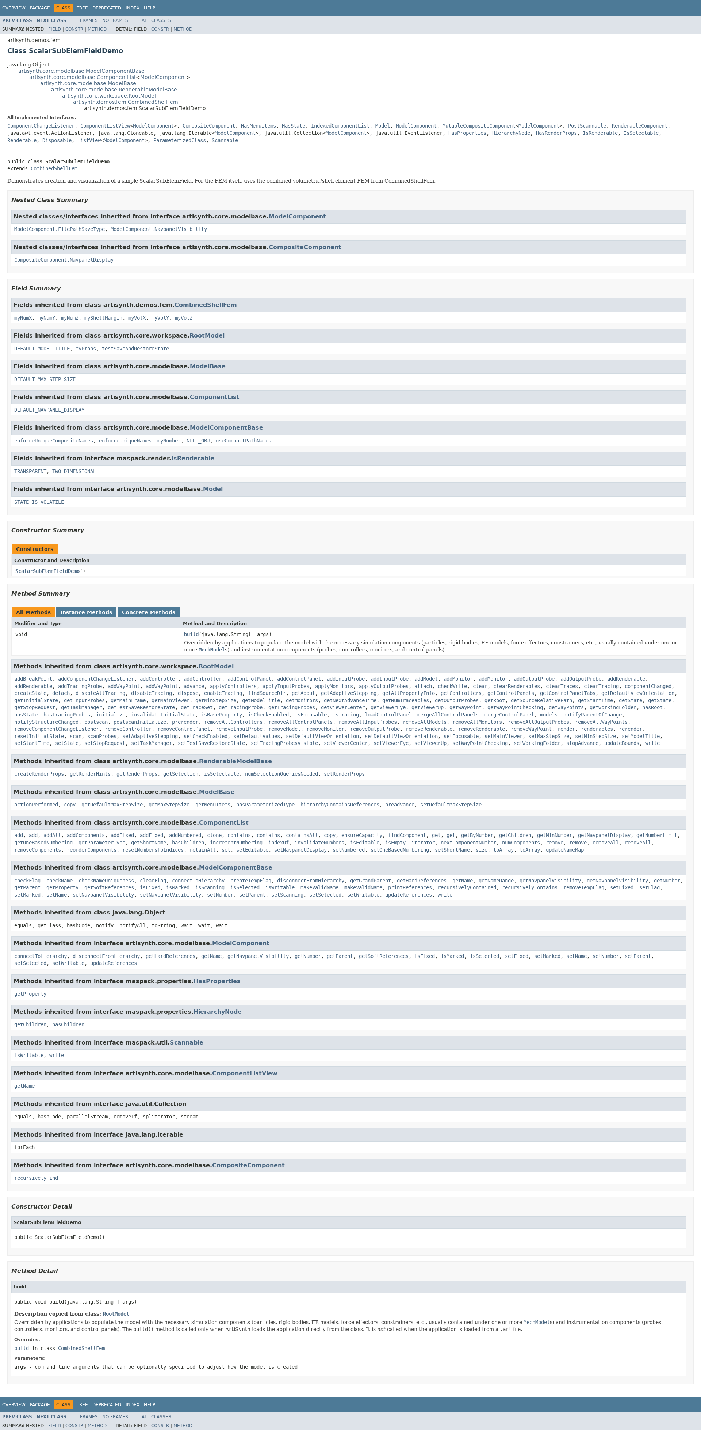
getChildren (515, 835)
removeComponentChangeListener (56, 729)
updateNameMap (565, 850)
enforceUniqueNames (125, 441)
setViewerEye (391, 743)
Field (54, 29)
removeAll (606, 842)
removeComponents (37, 850)
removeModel (284, 729)
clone (214, 835)
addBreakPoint (33, 679)
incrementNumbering (236, 842)
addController (159, 679)
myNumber (169, 441)
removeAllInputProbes (367, 722)
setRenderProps (344, 774)
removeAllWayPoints (601, 722)
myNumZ (69, 318)
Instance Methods (86, 612)
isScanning (210, 887)
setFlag (649, 887)
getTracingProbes (291, 707)
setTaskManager (151, 743)
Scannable (225, 140)
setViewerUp (430, 743)
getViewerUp (427, 707)
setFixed (621, 887)
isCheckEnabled (268, 715)
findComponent (407, 835)
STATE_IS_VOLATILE (39, 502)
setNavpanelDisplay (300, 850)
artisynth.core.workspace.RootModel (109, 96)
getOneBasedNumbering (43, 842)
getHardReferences (422, 880)
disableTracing (151, 693)
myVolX (137, 318)
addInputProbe (346, 679)
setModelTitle (641, 736)
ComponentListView (105, 126)
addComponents (86, 835)
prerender (185, 722)
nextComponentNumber (468, 842)
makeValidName (319, 887)
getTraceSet (197, 707)
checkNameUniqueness (106, 880)
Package (40, 8)
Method (97, 29)
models (549, 715)
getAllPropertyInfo (408, 693)
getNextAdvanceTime (350, 700)
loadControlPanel (388, 715)
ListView (89, 140)
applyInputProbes (286, 686)
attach (423, 686)
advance (194, 686)
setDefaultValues (256, 736)
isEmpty (395, 842)
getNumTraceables (405, 700)
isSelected (245, 887)
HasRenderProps (556, 133)
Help (149, 8)
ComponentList (215, 396)
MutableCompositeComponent (479, 126)
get (436, 835)
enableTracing (223, 693)
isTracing (346, 715)
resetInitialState (39, 736)
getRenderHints (90, 774)
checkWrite (452, 686)
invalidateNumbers (319, 842)
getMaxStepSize (169, 804)
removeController (128, 729)
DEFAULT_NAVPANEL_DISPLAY (49, 410)
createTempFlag (250, 880)
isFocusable (311, 715)
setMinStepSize (595, 736)
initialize (110, 715)
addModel (426, 679)
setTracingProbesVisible (284, 743)
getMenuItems (212, 804)
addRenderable (626, 679)
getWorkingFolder (613, 707)
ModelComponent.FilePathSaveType (59, 229)
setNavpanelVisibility (103, 895)
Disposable (57, 140)
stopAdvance (582, 743)
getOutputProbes (457, 700)
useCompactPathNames (243, 441)
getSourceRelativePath (541, 700)
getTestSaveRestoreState (141, 707)
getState (630, 700)
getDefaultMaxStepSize (112, 804)
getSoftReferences (109, 887)
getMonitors (302, 700)
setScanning (287, 895)
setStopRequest (104, 743)
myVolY (160, 318)
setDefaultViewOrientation (322, 736)
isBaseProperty (221, 715)
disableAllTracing (100, 693)
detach (61, 693)
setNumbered (349, 850)
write (652, 743)
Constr (74, 29)
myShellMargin (103, 318)
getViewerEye (388, 707)
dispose (188, 693)
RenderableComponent (639, 126)
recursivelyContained (467, 887)
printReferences (410, 887)
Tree (82, 8)
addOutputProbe (534, 679)
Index (132, 8)
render (566, 729)
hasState (26, 715)
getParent (27, 887)
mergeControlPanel (509, 715)
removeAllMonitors (477, 722)
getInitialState (36, 700)
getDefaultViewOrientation (637, 693)
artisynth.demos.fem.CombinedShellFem (125, 102)
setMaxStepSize (548, 736)
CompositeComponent (209, 126)
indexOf (278, 842)
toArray (503, 850)
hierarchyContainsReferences (339, 804)
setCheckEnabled (205, 736)
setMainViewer (503, 736)
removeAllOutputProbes (538, 722)
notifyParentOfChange (592, 715)
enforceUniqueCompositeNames (53, 441)
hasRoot (652, 707)
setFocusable (461, 736)
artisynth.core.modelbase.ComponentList (82, 77)
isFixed (150, 887)
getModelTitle (261, 700)
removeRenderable (429, 729)
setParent (252, 895)
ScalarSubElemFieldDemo (47, 571)
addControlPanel (249, 679)
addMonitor (458, 679)
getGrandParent (370, 880)
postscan (96, 722)
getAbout (303, 693)
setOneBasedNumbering (400, 850)
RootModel (207, 335)
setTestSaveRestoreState (211, 743)
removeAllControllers (233, 722)
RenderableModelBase (235, 761)
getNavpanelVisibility (550, 880)
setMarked (27, 895)
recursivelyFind (36, 1178)
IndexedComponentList (340, 126)
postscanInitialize (140, 722)
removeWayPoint (531, 729)
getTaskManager (81, 707)
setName (56, 895)
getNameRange (496, 880)
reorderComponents (91, 850)
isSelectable (221, 774)
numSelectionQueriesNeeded (281, 774)
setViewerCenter (346, 743)
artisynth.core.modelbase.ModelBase (88, 83)
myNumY (46, 318)
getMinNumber (554, 835)
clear (480, 686)
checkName (59, 880)
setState (66, 743)
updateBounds (621, 743)
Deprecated (106, 8)
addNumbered (185, 835)
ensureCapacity (361, 835)
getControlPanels (510, 693)
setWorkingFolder (537, 743)
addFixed (122, 835)
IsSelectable (641, 133)
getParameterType (101, 842)
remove (554, 842)
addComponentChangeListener (96, 679)
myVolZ (183, 318)
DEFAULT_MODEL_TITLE (42, 348)
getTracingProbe (241, 707)
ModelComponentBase (226, 427)
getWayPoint (465, 707)
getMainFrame (128, 700)
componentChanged (648, 686)
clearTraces (562, 686)
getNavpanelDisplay (604, 835)
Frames (89, 20)
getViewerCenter (343, 707)
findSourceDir (267, 693)
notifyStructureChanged (46, 722)
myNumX (23, 318)
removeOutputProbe (375, 729)
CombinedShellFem (54, 168)
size (481, 850)
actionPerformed (36, 804)
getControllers (461, 693)
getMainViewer (170, 700)
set (226, 850)
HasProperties (467, 133)
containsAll (302, 835)
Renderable (22, 140)
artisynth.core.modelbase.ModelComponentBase (81, 71)
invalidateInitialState (163, 715)
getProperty (62, 887)
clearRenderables (516, 686)
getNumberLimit (656, 835)
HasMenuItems (258, 126)
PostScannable (587, 126)
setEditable (252, 850)
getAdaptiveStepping (348, 693)
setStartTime (31, 743)
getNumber (667, 880)
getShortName (148, 842)
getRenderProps (136, 774)
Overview (14, 8)
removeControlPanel (183, 729)
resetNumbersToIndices (153, 850)
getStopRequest (34, 707)
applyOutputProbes (384, 686)
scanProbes (101, 736)
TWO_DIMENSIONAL (74, 471)
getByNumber (477, 835)
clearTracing (601, 686)
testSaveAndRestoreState (135, 348)
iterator (423, 842)
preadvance (399, 804)
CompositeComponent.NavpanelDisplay (64, 260)
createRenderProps (39, 774)
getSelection (180, 774)
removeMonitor (325, 729)
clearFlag (153, 880)
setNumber (220, 895)
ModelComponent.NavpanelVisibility (159, 229)
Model (382, 126)
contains (239, 835)
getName (462, 880)
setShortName (452, 850)
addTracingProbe (80, 686)
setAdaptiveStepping (150, 736)
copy (70, 804)
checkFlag (27, 880)
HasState (293, 126)
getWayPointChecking (515, 707)
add (18, 835)
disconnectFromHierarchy (310, 880)
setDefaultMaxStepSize (451, 804)
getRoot (494, 700)
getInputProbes (84, 700)
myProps (86, 348)
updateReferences (408, 895)
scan (75, 736)
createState (30, 693)
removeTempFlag (583, 887)
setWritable (363, 895)
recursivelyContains (530, 887)
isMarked (177, 887)
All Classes (156, 20)
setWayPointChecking (480, 743)
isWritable (280, 887)
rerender (630, 729)
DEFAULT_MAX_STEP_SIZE (45, 379)
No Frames (115, 20)
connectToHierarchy (198, 880)
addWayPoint (124, 686)
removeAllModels (425, 722)
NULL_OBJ (198, 441)
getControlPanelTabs (567, 693)
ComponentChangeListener (40, 126)
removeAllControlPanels (300, 722)
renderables (597, 729)
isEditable (364, 842)
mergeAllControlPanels (448, 715)
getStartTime (595, 700)
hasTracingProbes (66, 715)
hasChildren (188, 842)
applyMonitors (334, 686)
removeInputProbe (239, 729)
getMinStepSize (215, 700)
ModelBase (208, 366)
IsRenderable (600, 133)
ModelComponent (163, 77)
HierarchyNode (511, 133)
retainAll (202, 850)
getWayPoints (566, 707)
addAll (52, 835)
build (191, 634)
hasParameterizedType (265, 804)
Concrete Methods (148, 612)
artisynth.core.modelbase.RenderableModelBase (114, 89)
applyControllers (233, 686)
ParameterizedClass (179, 140)
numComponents (521, 842)
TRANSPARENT (30, 471)
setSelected (325, 895)
